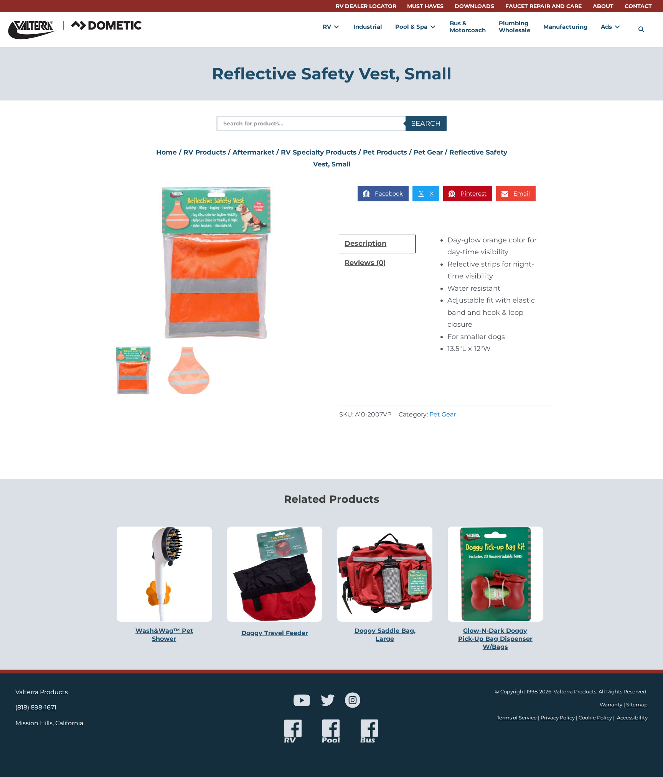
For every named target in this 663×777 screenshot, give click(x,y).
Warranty (611, 705)
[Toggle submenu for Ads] (617, 26)
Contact (638, 6)
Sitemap (637, 705)
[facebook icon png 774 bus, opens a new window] (369, 731)
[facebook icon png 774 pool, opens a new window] (331, 731)
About (603, 6)
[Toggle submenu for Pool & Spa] (432, 26)
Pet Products (385, 152)
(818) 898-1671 (35, 707)
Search (426, 123)
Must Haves (425, 6)
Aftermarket (253, 152)
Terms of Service (517, 718)
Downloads (474, 6)
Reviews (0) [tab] (365, 262)
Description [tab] (365, 243)
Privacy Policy (558, 718)
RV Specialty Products (318, 152)
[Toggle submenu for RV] (336, 26)
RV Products (204, 152)
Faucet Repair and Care (543, 6)
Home (166, 152)
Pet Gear (428, 152)
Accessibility (632, 718)
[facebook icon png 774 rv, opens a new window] (293, 731)
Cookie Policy (595, 718)
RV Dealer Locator (366, 6)
